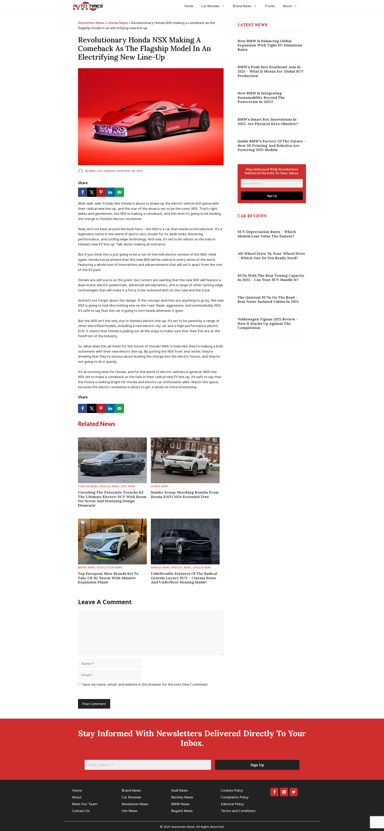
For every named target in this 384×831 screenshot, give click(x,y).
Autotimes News (91, 22)
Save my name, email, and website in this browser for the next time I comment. (145, 684)
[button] (306, 6)
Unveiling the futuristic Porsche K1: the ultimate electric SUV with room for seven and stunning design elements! (112, 499)
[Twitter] (294, 792)
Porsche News (88, 486)
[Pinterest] (284, 792)
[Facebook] (274, 792)
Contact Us (81, 810)
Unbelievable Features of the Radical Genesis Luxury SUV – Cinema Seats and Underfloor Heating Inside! (184, 577)
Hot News (129, 810)
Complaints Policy (235, 797)
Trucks (270, 6)
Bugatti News (182, 810)
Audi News (179, 790)
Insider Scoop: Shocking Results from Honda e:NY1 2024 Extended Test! (185, 494)
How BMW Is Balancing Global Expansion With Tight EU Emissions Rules (270, 45)
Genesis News (160, 567)
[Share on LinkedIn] (110, 192)
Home (188, 6)
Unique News (202, 567)
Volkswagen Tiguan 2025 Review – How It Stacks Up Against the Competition (268, 323)
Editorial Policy (232, 804)
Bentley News (182, 797)
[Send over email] (119, 192)
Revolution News (109, 567)
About (287, 6)
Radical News (109, 486)
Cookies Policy (232, 790)
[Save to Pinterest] (101, 192)
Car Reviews (210, 6)
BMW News (180, 804)
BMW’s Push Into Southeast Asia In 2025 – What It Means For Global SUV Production (271, 71)
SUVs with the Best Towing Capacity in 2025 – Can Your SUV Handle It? (271, 277)
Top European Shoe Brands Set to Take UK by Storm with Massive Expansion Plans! (108, 577)
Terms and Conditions (238, 810)
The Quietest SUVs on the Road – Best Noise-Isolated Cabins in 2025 (268, 299)
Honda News (118, 22)
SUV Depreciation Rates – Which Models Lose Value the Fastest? (267, 234)
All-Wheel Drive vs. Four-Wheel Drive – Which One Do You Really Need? (271, 255)
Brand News (242, 6)
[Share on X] (91, 192)
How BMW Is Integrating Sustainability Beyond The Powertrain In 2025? (261, 97)
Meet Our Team (84, 804)
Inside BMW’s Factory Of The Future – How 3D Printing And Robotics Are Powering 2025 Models (272, 145)
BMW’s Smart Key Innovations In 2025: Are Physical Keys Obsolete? (268, 121)
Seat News (128, 486)
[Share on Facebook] (82, 192)
